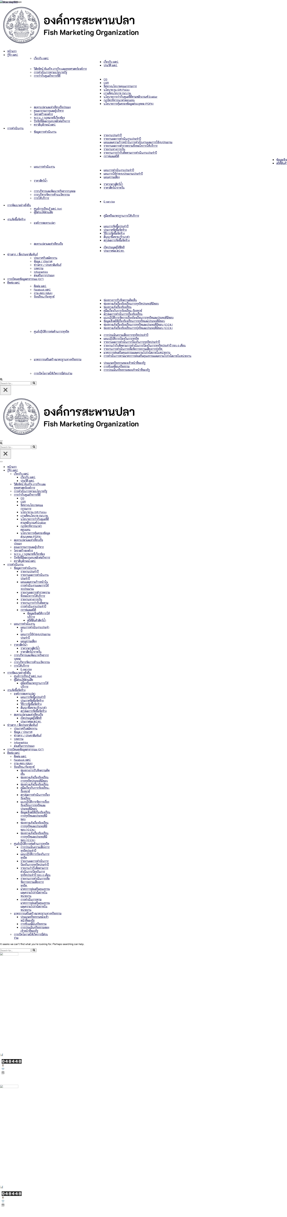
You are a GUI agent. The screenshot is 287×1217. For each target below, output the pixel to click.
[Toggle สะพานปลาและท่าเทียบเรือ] (58, 714)
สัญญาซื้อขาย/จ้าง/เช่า (117, 236)
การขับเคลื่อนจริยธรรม (117, 366)
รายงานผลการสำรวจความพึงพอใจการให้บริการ (131, 145)
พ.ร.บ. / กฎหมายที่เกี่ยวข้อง (49, 117)
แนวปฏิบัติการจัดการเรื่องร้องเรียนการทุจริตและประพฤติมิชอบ (139, 317)
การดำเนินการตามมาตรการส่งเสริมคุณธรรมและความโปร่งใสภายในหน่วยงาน (147, 356)
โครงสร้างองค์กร (43, 114)
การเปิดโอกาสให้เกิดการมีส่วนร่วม (53, 373)
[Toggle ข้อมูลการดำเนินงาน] (58, 567)
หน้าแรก (12, 51)
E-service (109, 201)
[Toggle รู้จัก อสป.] (58, 470)
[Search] (1, 379)
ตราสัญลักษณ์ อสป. (45, 124)
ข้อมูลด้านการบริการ (11, 1011)
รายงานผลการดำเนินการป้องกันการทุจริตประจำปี (132, 342)
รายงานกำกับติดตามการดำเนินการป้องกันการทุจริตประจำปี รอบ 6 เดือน (145, 345)
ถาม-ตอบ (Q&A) (43, 293)
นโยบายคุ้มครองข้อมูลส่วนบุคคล (16, 1045)
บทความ (38, 268)
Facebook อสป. (42, 289)
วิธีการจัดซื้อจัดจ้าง (114, 233)
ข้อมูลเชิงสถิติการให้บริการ (38, 614)
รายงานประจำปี (113, 135)
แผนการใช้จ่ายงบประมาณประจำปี (123, 173)
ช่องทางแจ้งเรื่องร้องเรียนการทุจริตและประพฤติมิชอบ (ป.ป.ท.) (138, 328)
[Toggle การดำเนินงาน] (58, 564)
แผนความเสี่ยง (112, 177)
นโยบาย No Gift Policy (117, 89)
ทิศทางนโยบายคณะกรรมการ (120, 86)
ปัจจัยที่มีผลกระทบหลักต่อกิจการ (52, 121)
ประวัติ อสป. (110, 65)
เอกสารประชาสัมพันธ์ (12, 1029)
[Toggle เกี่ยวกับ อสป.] (58, 473)
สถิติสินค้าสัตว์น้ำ (36, 620)
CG (105, 79)
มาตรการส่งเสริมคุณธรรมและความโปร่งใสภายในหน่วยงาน (137, 352)
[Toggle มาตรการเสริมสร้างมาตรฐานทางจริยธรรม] (58, 913)
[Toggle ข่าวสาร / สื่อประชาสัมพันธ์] (58, 724)
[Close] (5, 390)
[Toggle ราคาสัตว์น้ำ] (58, 644)
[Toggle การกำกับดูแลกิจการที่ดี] (58, 494)
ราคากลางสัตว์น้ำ (113, 184)
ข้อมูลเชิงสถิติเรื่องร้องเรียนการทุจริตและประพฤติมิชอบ (134, 321)
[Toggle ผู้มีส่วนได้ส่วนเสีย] (58, 679)
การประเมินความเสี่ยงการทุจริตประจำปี (126, 335)
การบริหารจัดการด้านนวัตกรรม (52, 194)
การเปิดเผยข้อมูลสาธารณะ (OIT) (25, 279)
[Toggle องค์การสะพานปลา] (58, 693)
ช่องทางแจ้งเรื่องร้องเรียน (118, 307)
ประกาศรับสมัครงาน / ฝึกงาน (17, 1020)
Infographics (41, 272)
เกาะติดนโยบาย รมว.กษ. (117, 93)
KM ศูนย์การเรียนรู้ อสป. (13, 1024)
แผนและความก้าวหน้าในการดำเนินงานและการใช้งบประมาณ (138, 142)
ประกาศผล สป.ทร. (114, 250)
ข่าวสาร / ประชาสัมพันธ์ (47, 265)
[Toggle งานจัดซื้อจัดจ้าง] (58, 690)
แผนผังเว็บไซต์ (7, 1041)
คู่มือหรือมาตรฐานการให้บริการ (121, 215)
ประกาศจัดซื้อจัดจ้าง (115, 229)
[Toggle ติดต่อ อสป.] (58, 752)
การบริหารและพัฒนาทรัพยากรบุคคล (54, 191)
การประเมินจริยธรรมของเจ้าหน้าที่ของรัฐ (127, 370)
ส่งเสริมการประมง (44, 275)
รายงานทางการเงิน (114, 149)
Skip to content (9, 1)
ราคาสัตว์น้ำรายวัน (114, 187)
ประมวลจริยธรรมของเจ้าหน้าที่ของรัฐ (124, 363)
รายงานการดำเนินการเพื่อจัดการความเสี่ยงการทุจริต (133, 349)
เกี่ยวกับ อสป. (111, 61)
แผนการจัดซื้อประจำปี (116, 226)
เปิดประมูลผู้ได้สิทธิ (114, 247)
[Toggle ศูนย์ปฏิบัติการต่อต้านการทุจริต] (58, 843)
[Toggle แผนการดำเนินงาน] (58, 623)
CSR (106, 82)
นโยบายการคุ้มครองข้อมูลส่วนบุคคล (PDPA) (129, 103)
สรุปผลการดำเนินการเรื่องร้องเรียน (123, 314)
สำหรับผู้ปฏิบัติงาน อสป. (13, 1033)
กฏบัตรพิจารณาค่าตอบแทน (119, 100)
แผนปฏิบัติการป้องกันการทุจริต (121, 338)
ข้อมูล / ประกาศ (43, 261)
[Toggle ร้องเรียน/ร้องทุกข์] (58, 766)
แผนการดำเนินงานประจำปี (119, 170)
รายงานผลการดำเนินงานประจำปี (122, 138)
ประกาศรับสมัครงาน (45, 258)
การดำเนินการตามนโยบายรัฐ (50, 72)
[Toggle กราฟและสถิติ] (58, 609)
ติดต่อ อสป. (40, 286)
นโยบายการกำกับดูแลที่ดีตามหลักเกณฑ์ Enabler (130, 96)
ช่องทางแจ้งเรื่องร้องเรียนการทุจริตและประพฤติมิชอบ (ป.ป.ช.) (138, 324)
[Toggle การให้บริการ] (58, 665)
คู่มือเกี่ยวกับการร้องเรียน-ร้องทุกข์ (123, 310)
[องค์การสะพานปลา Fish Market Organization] (70, 45)
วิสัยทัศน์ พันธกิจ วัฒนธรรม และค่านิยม (22, 1006)
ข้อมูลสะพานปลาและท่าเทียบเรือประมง (21, 1015)
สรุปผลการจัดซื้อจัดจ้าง (117, 240)
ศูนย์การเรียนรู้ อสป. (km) (48, 208)
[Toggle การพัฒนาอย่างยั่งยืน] (58, 672)
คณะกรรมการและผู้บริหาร (49, 110)
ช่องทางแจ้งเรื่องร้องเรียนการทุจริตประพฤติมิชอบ (131, 303)
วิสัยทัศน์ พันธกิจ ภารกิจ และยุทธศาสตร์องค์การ (60, 68)
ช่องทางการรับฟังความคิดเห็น (120, 300)
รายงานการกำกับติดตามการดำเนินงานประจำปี (130, 152)
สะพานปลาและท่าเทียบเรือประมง (52, 107)
